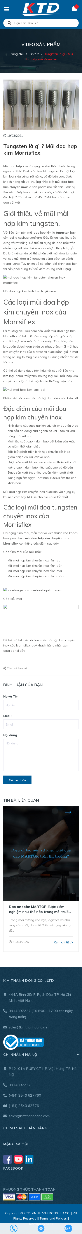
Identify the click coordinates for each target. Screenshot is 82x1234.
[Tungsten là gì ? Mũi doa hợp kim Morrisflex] (41, 105)
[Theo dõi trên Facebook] (8, 1159)
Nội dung (10, 735)
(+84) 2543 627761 (25, 1105)
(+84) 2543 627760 (25, 1095)
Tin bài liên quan (21, 800)
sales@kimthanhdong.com (29, 1116)
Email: (7, 716)
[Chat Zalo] (68, 1228)
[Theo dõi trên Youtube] (19, 1159)
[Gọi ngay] (13, 1228)
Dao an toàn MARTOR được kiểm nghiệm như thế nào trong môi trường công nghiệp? (41, 909)
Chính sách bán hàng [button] (25, 1128)
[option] (41, 879)
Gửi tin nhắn (17, 780)
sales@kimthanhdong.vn (28, 1027)
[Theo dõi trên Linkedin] (29, 1159)
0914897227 (20, 1011)
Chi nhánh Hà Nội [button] (20, 1054)
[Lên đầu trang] (70, 1212)
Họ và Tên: (11, 696)
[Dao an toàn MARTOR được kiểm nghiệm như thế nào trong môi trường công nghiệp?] (41, 853)
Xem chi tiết (63, 942)
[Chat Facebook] (41, 1228)
